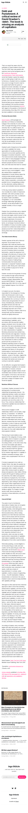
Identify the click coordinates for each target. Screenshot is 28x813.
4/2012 (22, 106)
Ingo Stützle (5, 2)
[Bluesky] (12, 788)
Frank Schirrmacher (17, 75)
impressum (14, 798)
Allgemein (4, 8)
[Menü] (26, 2)
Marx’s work (21, 549)
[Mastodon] (15, 788)
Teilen (23, 32)
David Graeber (6, 120)
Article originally (6, 672)
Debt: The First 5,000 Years (18, 660)
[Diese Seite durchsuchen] (23, 2)
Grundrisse (5, 563)
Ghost (17, 801)
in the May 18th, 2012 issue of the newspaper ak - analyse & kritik (14, 674)
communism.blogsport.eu (16, 666)
